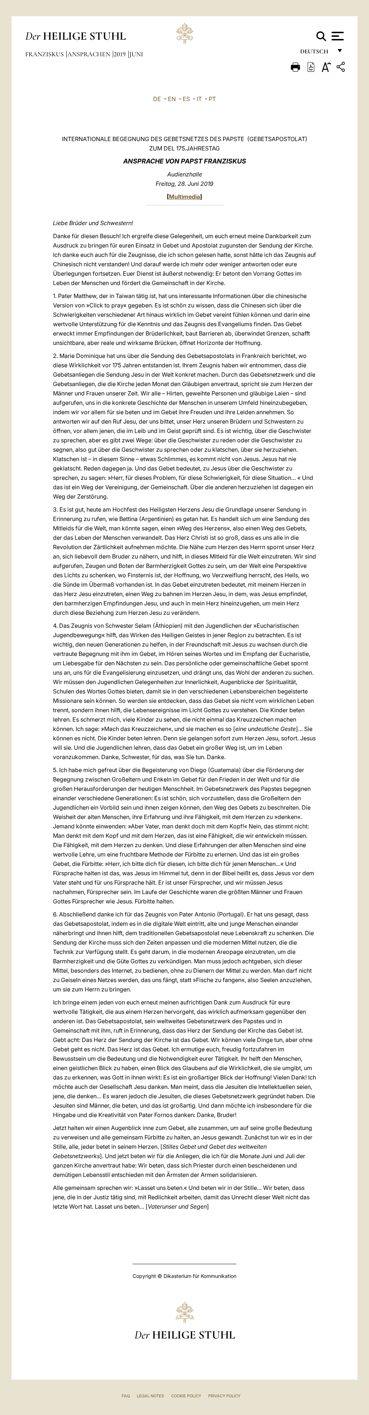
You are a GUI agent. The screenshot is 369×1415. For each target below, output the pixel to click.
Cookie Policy (186, 1395)
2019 (120, 54)
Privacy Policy (224, 1395)
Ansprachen (89, 54)
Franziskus (45, 54)
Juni (136, 54)
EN (172, 98)
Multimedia (184, 196)
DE (157, 98)
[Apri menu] (337, 36)
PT (212, 98)
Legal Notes (150, 1395)
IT (199, 98)
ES (186, 98)
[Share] (342, 68)
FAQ (126, 1395)
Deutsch (316, 53)
